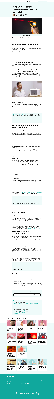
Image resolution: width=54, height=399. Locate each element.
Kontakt (21, 381)
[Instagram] (41, 380)
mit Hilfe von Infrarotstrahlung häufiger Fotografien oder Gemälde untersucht (30, 192)
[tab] (27, 300)
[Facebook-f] (37, 380)
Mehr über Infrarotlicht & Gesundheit (18, 318)
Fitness (8, 386)
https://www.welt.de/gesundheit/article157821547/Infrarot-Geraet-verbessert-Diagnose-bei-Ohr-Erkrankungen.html (26, 303)
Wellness (8, 383)
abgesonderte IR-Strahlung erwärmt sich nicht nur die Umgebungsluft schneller (26, 144)
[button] (20, 4)
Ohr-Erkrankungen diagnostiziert (33, 78)
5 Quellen (15, 300)
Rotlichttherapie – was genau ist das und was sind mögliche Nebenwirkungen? (42, 341)
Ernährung (8, 385)
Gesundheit (14, 4)
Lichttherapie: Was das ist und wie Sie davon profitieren (21, 367)
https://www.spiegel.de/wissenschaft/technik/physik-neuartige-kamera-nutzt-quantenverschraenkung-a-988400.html (27, 310)
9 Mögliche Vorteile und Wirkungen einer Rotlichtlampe (21, 341)
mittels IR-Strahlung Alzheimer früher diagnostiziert (19, 135)
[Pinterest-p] (43, 380)
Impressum (22, 386)
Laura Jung (22, 14)
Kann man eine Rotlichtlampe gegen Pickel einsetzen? (11, 341)
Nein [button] (34, 294)
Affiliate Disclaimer (23, 385)
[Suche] (45, 1)
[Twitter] (39, 380)
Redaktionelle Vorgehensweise (24, 383)
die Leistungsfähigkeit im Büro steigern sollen (34, 228)
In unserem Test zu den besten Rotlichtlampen (20, 114)
